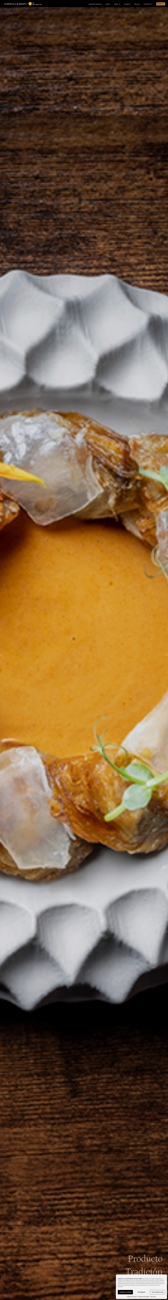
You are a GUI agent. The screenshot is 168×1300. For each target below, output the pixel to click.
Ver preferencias (158, 1292)
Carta (107, 4)
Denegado (141, 1292)
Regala (137, 4)
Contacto (148, 4)
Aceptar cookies (125, 1292)
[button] (1, 655)
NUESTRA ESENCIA (95, 4)
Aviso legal (153, 1296)
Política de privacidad (143, 1296)
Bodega (127, 4)
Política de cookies (132, 1296)
